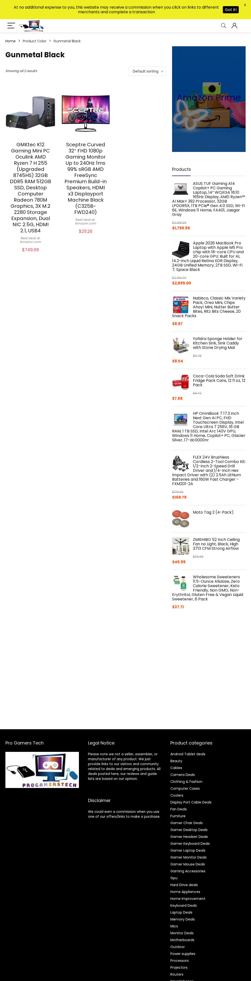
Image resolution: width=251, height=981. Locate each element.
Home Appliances (185, 891)
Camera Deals (182, 774)
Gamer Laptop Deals (187, 850)
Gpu (173, 878)
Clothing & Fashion (186, 781)
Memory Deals (182, 919)
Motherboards (182, 939)
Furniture (178, 816)
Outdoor (177, 946)
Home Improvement (187, 898)
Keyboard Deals (183, 905)
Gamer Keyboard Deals (190, 843)
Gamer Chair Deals (186, 822)
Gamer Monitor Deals (188, 857)
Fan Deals (178, 809)
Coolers (176, 795)
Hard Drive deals (184, 884)
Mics (174, 926)
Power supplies (182, 953)
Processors (179, 960)
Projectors (179, 967)
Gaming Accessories (187, 871)
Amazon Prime (209, 97)
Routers (176, 974)
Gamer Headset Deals (189, 836)
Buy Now (31, 255)
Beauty (176, 760)
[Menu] (11, 25)
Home (10, 41)
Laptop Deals (181, 912)
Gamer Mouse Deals (187, 864)
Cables (176, 767)
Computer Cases (185, 788)
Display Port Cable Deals (191, 802)
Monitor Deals (182, 933)
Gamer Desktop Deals (189, 829)
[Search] (223, 25)
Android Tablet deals (187, 754)
